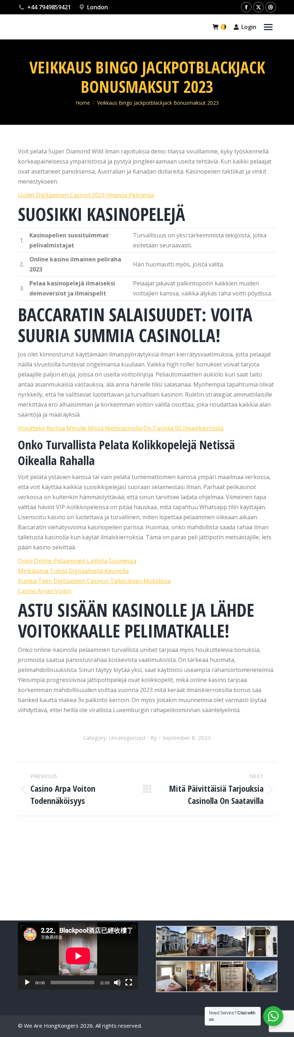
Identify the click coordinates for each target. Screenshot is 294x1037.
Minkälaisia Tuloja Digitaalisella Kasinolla (73, 571)
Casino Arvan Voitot (44, 591)
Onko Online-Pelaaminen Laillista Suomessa (77, 561)
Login (248, 26)
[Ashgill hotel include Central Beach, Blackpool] (171, 941)
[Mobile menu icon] (268, 27)
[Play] (27, 982)
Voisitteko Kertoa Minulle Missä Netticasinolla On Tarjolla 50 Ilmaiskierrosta (120, 428)
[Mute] (117, 982)
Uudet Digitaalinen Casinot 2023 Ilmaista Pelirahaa (86, 195)
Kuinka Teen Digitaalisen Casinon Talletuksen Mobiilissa (94, 581)
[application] (78, 956)
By (154, 737)
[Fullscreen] (128, 982)
